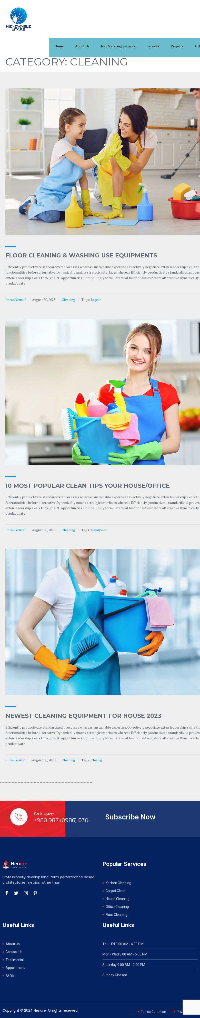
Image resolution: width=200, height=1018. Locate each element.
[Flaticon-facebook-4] (6, 893)
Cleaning (68, 299)
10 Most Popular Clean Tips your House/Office (87, 485)
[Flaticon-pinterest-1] (35, 893)
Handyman (99, 530)
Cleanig (96, 760)
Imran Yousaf (15, 299)
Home (59, 46)
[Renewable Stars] (18, 19)
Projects (177, 46)
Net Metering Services (118, 46)
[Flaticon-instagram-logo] (25, 893)
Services (153, 46)
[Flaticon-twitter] (16, 893)
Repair (96, 299)
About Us (82, 46)
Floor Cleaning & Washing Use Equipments (81, 255)
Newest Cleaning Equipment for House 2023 (83, 715)
